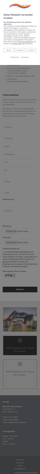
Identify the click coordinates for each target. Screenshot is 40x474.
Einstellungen (20, 50)
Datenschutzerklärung (25, 42)
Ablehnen (8, 50)
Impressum (25, 57)
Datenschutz (14, 57)
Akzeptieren (31, 50)
